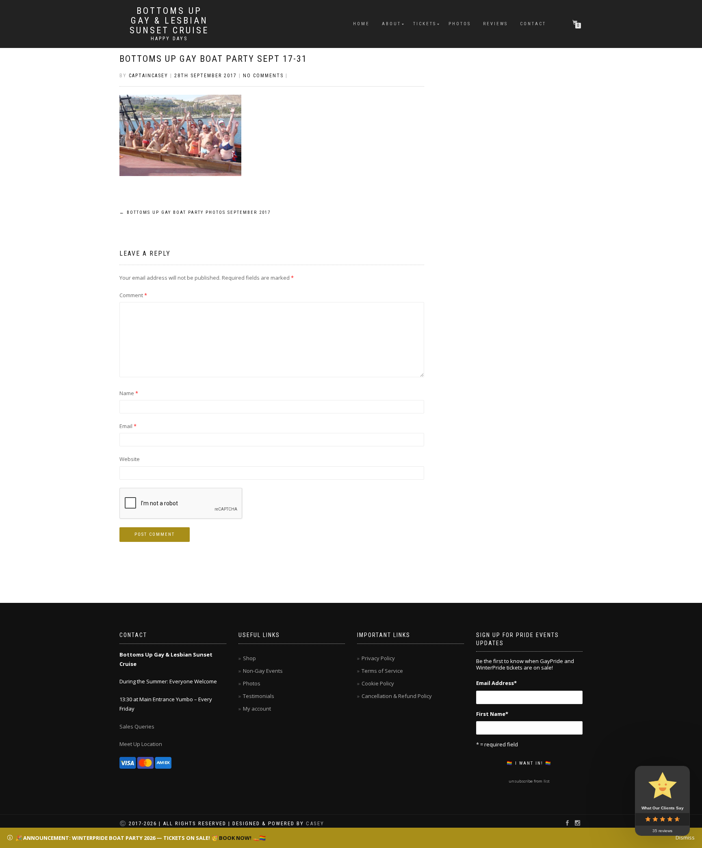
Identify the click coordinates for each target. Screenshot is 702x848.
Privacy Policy (378, 658)
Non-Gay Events (263, 670)
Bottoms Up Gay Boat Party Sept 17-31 (213, 59)
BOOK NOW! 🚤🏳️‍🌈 (242, 837)
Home (361, 23)
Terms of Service (382, 670)
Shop (249, 658)
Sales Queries (136, 726)
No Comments (263, 75)
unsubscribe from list (529, 781)
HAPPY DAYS (169, 38)
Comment (133, 295)
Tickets (424, 23)
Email (127, 426)
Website (129, 459)
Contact (533, 23)
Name (128, 393)
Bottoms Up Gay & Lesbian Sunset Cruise (169, 20)
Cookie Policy (378, 683)
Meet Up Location (140, 744)
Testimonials (258, 696)
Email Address (496, 683)
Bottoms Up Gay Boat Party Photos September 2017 (195, 212)
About (391, 23)
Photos (459, 23)
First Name (492, 714)
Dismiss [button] (685, 837)
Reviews (495, 23)
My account (257, 708)
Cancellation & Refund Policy (397, 696)
